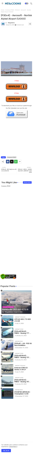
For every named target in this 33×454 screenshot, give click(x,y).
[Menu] (2, 3)
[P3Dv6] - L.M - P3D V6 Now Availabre (23, 344)
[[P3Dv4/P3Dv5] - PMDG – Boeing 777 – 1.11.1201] (7, 333)
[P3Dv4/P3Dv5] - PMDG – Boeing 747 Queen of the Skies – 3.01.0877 (22, 381)
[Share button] (20, 161)
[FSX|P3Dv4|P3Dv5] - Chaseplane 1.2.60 (22, 393)
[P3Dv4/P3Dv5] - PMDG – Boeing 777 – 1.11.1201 (22, 332)
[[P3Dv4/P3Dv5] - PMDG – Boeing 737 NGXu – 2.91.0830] (7, 357)
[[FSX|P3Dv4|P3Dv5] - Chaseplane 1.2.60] (7, 393)
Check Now (12, 446)
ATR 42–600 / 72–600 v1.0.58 (22, 320)
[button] (26, 3)
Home (2, 10)
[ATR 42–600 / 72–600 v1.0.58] (7, 320)
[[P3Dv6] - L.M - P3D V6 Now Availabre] (7, 345)
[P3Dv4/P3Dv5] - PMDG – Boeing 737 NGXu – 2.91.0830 (21, 356)
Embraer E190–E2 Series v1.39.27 (21, 368)
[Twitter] (12, 161)
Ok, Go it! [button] (6, 450)
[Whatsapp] (16, 161)
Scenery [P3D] (10, 10)
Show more (27, 182)
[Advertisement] (16, 44)
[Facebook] (8, 161)
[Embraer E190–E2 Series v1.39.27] (7, 369)
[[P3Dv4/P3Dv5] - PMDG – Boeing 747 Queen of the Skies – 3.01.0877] (7, 381)
